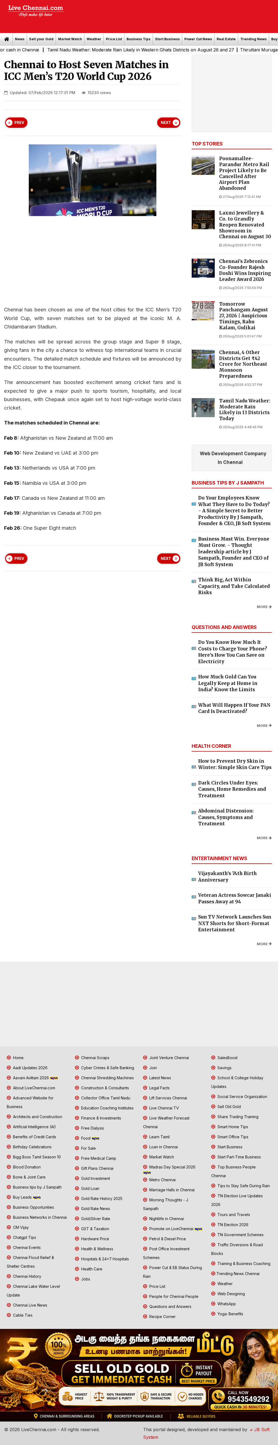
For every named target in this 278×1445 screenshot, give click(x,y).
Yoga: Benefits (229, 1313)
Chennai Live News (29, 1305)
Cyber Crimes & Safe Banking (107, 1067)
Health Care (91, 1269)
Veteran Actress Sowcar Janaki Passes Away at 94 (234, 898)
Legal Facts (159, 1088)
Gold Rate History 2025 (101, 1198)
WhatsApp (226, 1303)
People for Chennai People (173, 1296)
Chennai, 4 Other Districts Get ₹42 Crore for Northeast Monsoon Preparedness (243, 364)
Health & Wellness (96, 1248)
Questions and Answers (169, 1306)
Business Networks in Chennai (39, 1217)
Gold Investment (95, 1178)
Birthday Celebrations (32, 1147)
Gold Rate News (95, 1208)
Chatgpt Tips (24, 1237)
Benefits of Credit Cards (34, 1136)
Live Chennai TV (163, 1108)
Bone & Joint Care (29, 1177)
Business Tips (138, 39)
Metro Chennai (162, 1179)
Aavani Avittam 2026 (31, 1077)
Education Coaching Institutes (107, 1108)
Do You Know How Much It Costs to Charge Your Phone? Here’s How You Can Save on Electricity (232, 652)
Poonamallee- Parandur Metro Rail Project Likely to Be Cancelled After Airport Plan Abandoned (244, 173)
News (19, 39)
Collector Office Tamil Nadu (105, 1098)
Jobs (85, 1279)
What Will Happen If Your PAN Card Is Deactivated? (234, 708)
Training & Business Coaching (243, 1263)
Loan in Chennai (163, 1147)
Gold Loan (89, 1188)
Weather (94, 39)
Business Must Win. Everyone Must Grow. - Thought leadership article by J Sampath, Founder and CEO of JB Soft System (233, 552)
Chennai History (26, 1276)
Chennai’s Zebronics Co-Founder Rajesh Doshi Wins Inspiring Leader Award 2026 (245, 270)
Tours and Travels (233, 1214)
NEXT (166, 122)
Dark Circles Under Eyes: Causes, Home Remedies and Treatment (232, 789)
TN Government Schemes (240, 1234)
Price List (114, 39)
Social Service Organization (241, 1096)
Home (18, 1057)
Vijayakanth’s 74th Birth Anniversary (227, 876)
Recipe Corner (162, 1316)
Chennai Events (26, 1247)
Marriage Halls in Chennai (171, 1189)
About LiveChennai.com (33, 1088)
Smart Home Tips (232, 1126)
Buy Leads (22, 1197)
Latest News (159, 1077)
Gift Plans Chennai (96, 1168)
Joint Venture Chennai (168, 1057)
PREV (19, 122)
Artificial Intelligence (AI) (34, 1126)
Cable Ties (22, 1315)
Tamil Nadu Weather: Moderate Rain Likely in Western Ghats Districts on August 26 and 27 (109, 49)
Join (152, 1067)
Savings (224, 1067)
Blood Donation (26, 1167)
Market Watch (70, 39)
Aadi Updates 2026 (30, 1067)
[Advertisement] (174, 14)
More (262, 607)
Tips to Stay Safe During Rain (243, 1185)
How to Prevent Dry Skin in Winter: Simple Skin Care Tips (234, 764)
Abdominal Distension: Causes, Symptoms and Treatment (226, 817)
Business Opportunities (33, 1207)
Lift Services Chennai (167, 1098)
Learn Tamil (159, 1136)
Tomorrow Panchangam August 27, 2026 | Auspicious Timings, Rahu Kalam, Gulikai (243, 316)
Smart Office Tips (232, 1136)
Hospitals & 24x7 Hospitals (104, 1259)
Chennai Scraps (94, 1057)
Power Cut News (198, 39)
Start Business (167, 39)
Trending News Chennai (238, 1273)
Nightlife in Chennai (166, 1218)
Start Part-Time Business (238, 1157)
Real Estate (226, 39)
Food (85, 1138)
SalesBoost (227, 1057)
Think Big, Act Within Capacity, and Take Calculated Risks (234, 586)
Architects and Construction (37, 1116)
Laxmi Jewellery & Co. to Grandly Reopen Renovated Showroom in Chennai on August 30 (245, 225)
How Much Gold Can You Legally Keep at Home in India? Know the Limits (227, 683)
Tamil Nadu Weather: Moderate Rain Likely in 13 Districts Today (244, 409)
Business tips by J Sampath (37, 1187)
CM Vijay (20, 1227)
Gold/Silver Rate (95, 1218)
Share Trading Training (237, 1116)
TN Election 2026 (232, 1224)
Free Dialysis (92, 1128)
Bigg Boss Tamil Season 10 (36, 1157)
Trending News (253, 39)
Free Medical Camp (98, 1158)
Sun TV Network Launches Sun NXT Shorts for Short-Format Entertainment (234, 923)
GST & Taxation (94, 1228)
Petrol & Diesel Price (167, 1238)
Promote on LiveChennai (171, 1228)
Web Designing (230, 1293)
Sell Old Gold (228, 1106)
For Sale (88, 1148)
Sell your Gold (41, 39)
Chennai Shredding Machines (107, 1077)
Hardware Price (94, 1238)
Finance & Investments (100, 1118)
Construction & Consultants (104, 1088)
